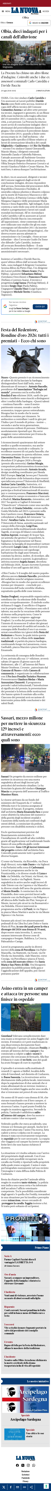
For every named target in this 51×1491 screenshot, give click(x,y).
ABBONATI (7, 4)
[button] (25, 1227)
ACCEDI (46, 12)
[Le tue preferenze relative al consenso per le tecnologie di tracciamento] (46, 1486)
